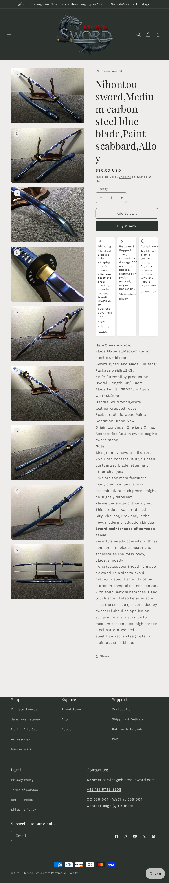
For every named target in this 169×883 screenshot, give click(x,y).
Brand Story (71, 709)
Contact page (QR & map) (110, 806)
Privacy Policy (22, 780)
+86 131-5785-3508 (104, 789)
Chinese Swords (24, 709)
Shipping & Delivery (128, 719)
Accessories (20, 739)
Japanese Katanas (26, 719)
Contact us (148, 291)
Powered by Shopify (64, 873)
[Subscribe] (85, 836)
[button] (9, 34)
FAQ (115, 739)
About (66, 729)
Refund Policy (22, 799)
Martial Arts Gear (25, 729)
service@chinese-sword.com (129, 780)
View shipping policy (104, 326)
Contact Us (121, 709)
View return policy (127, 297)
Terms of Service (24, 790)
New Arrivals (21, 749)
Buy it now (126, 226)
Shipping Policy (23, 809)
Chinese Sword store (36, 873)
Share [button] (104, 656)
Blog (64, 719)
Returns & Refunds (127, 729)
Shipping (125, 176)
